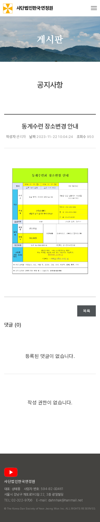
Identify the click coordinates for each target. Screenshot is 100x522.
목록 (86, 311)
